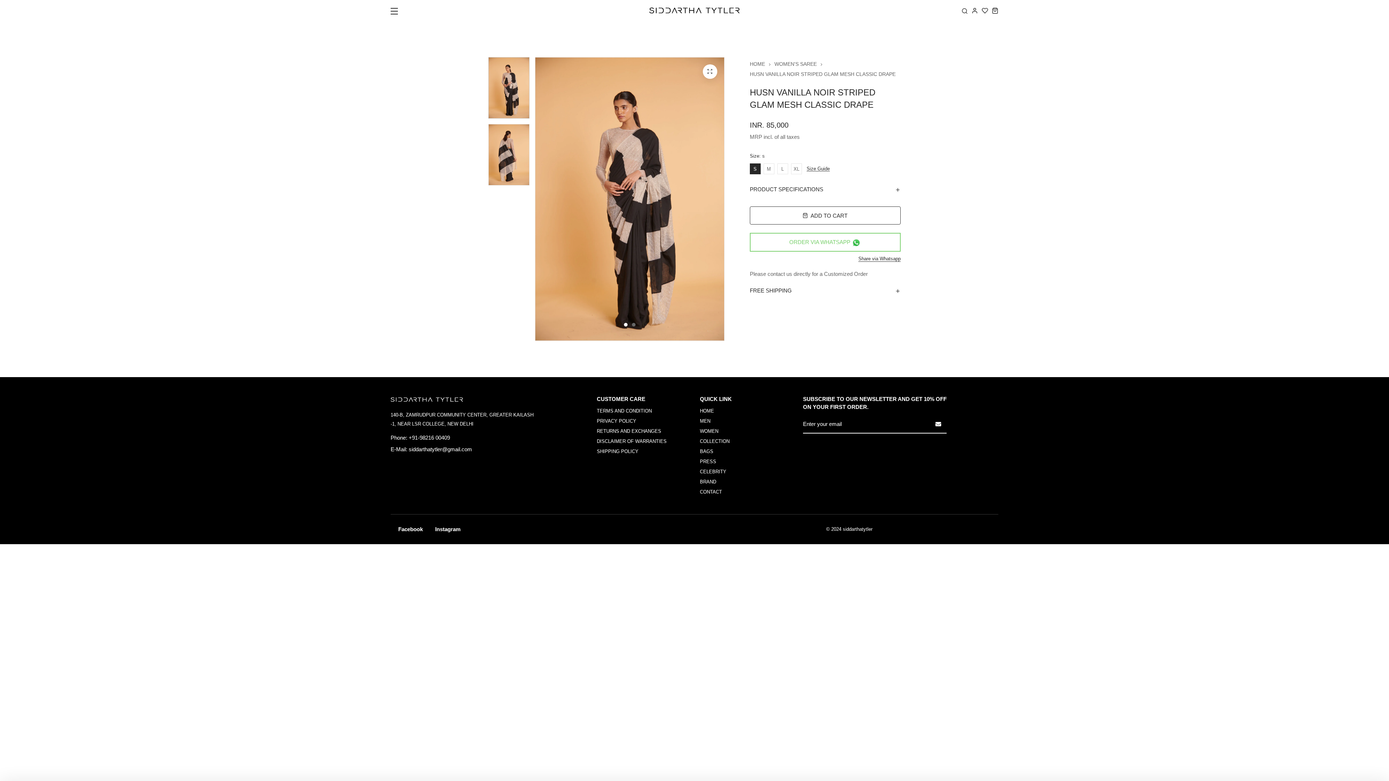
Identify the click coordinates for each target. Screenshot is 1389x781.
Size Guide (818, 168)
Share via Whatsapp (879, 258)
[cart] (995, 10)
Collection (715, 441)
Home (757, 64)
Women (709, 431)
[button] (399, 13)
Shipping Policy (617, 451)
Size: (757, 156)
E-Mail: (399, 449)
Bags (706, 451)
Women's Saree (795, 64)
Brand (708, 482)
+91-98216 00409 (429, 438)
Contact (711, 492)
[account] (975, 10)
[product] (710, 71)
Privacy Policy (616, 421)
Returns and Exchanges (629, 431)
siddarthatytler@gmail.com (440, 449)
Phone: (399, 438)
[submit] (938, 424)
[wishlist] (985, 10)
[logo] (694, 10)
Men (705, 421)
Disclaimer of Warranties (632, 441)
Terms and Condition (624, 411)
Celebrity (713, 471)
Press (708, 461)
